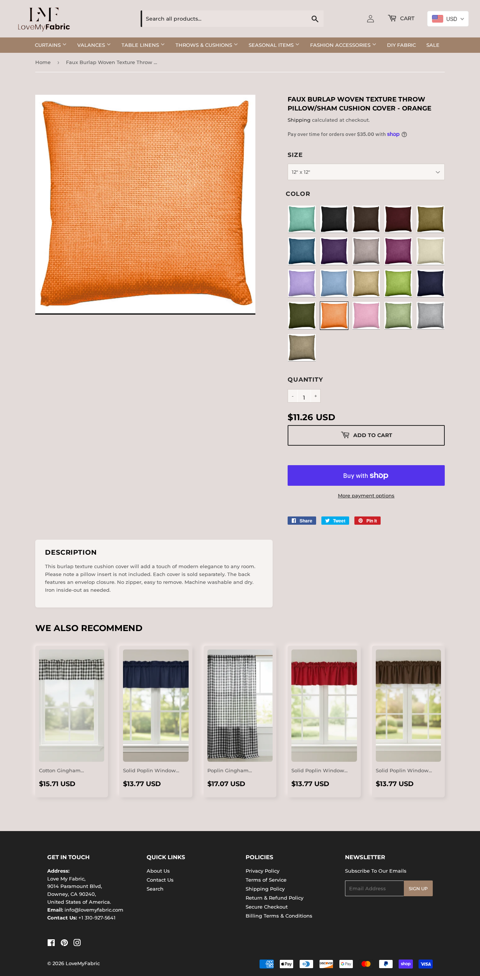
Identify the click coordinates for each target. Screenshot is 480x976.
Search (155, 889)
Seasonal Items (272, 45)
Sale (433, 45)
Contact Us (160, 880)
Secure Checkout (267, 907)
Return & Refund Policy (274, 898)
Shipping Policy (265, 889)
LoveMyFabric (83, 963)
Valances (91, 45)
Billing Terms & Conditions (279, 916)
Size (295, 154)
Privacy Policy (262, 871)
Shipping (299, 120)
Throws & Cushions (205, 45)
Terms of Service (266, 880)
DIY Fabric (401, 45)
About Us (158, 871)
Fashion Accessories (341, 45)
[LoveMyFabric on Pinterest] (64, 944)
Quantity (305, 379)
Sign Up (418, 888)
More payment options (366, 495)
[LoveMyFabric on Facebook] (51, 944)
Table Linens (141, 45)
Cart (406, 18)
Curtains (48, 45)
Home (43, 62)
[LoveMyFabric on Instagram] (77, 944)
